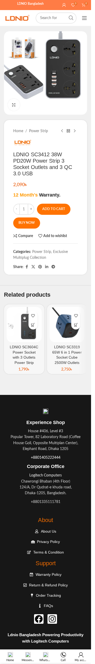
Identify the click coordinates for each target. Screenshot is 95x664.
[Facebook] (39, 619)
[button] (33, 324)
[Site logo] (17, 18)
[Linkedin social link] (47, 267)
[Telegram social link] (53, 267)
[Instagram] (52, 619)
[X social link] (33, 267)
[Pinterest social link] (40, 267)
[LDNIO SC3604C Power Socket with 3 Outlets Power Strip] (24, 324)
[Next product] (75, 131)
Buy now (26, 223)
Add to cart (53, 209)
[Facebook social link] (26, 267)
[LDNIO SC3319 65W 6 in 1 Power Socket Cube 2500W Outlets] (67, 324)
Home (18, 131)
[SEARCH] (71, 18)
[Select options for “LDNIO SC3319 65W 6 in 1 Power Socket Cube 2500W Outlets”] (75, 324)
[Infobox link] (45, 466)
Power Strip (38, 131)
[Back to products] (68, 131)
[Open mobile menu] (84, 18)
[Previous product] (62, 131)
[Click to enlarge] (14, 105)
